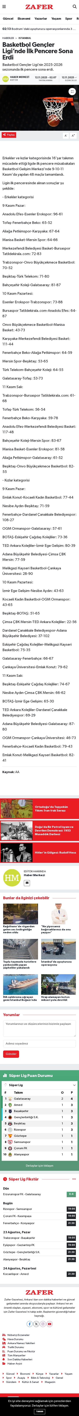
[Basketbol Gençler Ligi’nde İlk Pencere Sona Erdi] (39, 108)
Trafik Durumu (16, 1347)
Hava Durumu (15, 1339)
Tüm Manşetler (17, 1355)
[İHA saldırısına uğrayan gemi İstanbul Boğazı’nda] (20, 984)
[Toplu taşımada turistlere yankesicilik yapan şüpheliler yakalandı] (20, 949)
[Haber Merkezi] (12, 877)
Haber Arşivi (15, 1363)
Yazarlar (41, 18)
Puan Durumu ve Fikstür (21, 1351)
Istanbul (25, 38)
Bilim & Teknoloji (40, 1377)
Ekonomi (24, 18)
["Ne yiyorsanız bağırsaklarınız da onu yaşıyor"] (58, 913)
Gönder (11, 1054)
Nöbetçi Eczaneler (19, 1335)
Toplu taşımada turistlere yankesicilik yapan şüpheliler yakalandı (19, 965)
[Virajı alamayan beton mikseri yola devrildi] (58, 984)
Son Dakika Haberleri (20, 1359)
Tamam (39, 1412)
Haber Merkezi (34, 875)
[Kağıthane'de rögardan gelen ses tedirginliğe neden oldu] (20, 913)
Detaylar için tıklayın (39, 1165)
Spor (68, 18)
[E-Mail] (27, 883)
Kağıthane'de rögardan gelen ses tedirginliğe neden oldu (19, 929)
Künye (39, 1373)
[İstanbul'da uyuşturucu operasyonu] (58, 949)
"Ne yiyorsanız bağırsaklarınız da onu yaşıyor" (56, 929)
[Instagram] (43, 1324)
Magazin (50, 1382)
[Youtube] (49, 1324)
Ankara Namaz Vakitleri (21, 1343)
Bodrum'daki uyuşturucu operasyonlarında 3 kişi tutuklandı (39, 29)
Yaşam (56, 18)
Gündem (11, 1382)
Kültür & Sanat (30, 1382)
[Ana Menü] (4, 7)
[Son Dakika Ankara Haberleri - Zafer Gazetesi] (39, 7)
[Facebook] (30, 1324)
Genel (59, 1377)
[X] (36, 1324)
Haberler (8, 38)
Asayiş (21, 1377)
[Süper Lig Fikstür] (74, 1179)
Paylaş (11, 134)
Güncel (8, 18)
